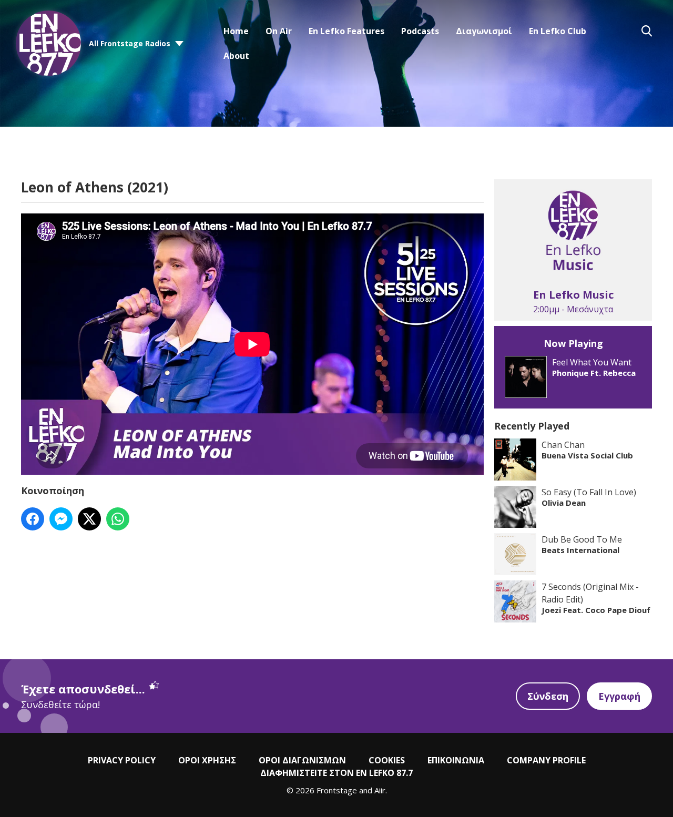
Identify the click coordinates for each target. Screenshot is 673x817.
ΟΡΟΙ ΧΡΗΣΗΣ (207, 760)
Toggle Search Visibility (646, 31)
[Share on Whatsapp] (117, 518)
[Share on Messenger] (61, 518)
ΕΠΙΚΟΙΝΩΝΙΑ (455, 760)
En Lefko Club (557, 31)
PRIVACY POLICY (122, 760)
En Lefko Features (346, 31)
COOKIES (387, 760)
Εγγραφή (619, 696)
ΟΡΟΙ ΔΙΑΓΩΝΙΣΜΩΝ (302, 760)
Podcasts (420, 31)
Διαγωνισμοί (484, 31)
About (236, 56)
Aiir (379, 790)
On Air (279, 31)
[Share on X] (89, 518)
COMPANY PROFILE (546, 760)
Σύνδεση (547, 696)
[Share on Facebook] (32, 518)
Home (236, 31)
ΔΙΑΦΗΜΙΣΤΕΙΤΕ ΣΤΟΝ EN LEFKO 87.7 (336, 773)
